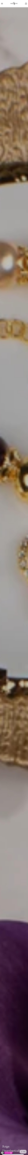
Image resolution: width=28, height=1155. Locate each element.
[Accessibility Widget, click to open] (2, 1152)
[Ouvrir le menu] (3, 3)
